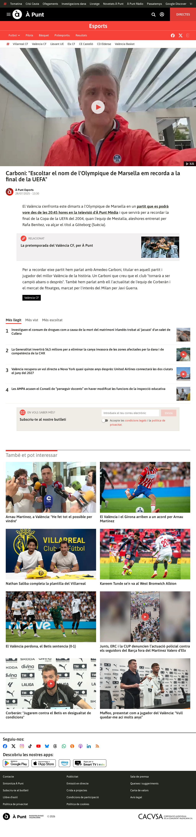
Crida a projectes (77, 790)
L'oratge (95, 3)
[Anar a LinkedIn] (89, 746)
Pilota (29, 35)
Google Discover (176, 3)
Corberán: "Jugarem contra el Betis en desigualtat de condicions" (48, 715)
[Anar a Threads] (56, 746)
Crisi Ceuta (32, 3)
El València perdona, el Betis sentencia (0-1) (41, 646)
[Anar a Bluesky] (48, 746)
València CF (39, 44)
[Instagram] (188, 35)
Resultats (81, 35)
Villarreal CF (20, 44)
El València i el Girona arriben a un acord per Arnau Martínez (141, 519)
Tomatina (16, 3)
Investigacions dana (74, 3)
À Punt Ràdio (135, 3)
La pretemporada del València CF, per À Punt (57, 245)
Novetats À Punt (113, 3)
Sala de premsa (139, 776)
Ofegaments (50, 3)
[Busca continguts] (153, 14)
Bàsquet (44, 35)
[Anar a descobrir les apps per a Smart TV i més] (89, 763)
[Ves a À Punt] (28, 14)
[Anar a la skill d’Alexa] (64, 763)
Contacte (8, 776)
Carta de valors (139, 790)
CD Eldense (104, 44)
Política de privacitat (15, 804)
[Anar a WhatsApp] (64, 746)
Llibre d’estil (10, 797)
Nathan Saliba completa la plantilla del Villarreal (46, 583)
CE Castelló (86, 44)
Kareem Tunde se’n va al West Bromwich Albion (138, 583)
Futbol (13, 35)
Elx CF (71, 44)
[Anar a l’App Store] (44, 763)
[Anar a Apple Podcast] (81, 746)
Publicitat (72, 776)
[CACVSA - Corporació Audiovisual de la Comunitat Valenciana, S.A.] (165, 816)
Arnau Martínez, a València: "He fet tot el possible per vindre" (49, 519)
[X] (181, 35)
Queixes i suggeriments (144, 783)
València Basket (125, 44)
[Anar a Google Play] (16, 763)
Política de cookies (78, 804)
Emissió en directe (78, 783)
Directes (183, 14)
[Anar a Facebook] (6, 746)
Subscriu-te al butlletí (16, 790)
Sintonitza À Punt (13, 783)
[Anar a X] (14, 746)
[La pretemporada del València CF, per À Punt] (160, 247)
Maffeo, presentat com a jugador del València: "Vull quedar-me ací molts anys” (141, 715)
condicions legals (135, 420)
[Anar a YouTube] (39, 746)
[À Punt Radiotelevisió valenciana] (23, 816)
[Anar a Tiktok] (30, 746)
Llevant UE (57, 44)
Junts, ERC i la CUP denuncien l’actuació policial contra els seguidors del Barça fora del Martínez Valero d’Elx (145, 648)
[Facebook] (173, 35)
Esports (98, 26)
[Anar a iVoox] (73, 746)
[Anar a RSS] (98, 746)
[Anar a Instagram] (22, 746)
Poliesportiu (62, 35)
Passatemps (154, 3)
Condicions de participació (83, 797)
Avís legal (136, 797)
